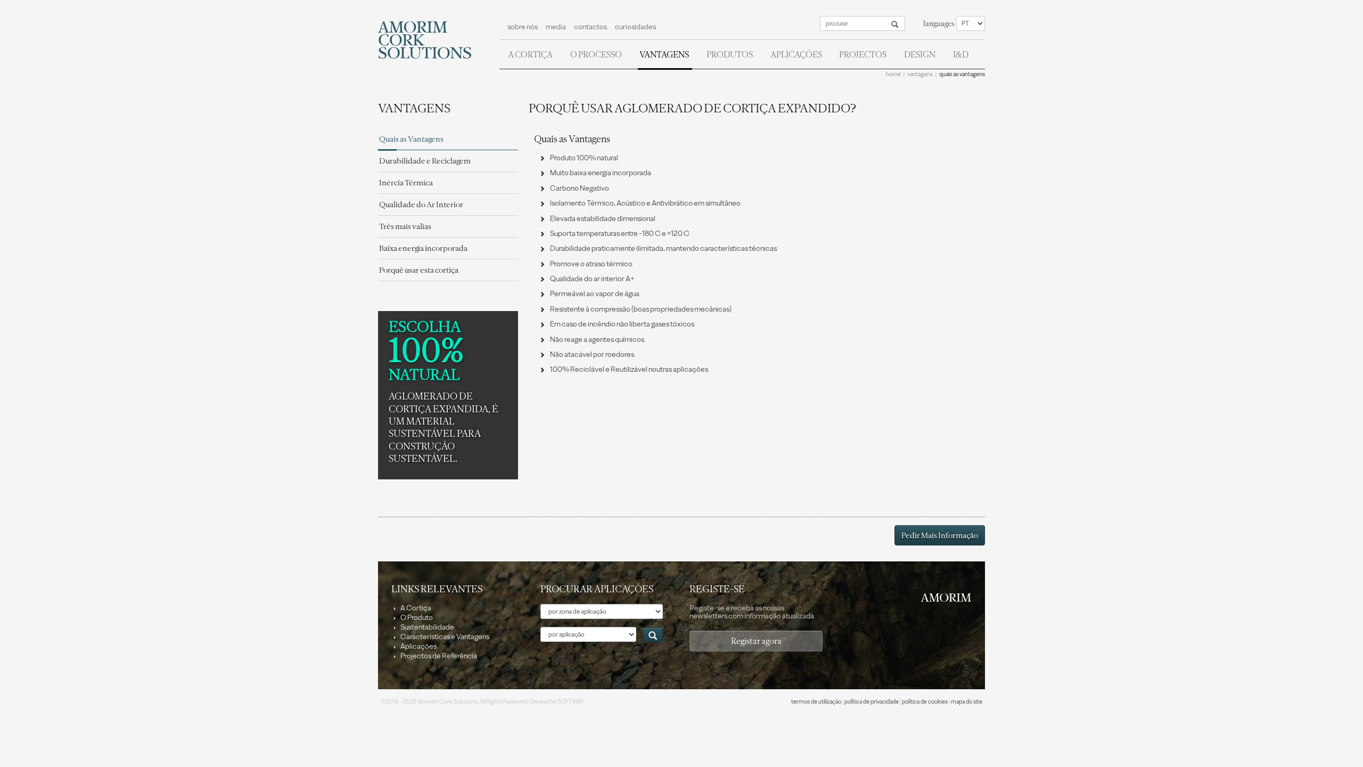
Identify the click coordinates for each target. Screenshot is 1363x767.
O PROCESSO (596, 55)
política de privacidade (871, 701)
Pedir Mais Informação (939, 535)
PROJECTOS (862, 55)
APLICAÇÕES (796, 55)
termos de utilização (816, 701)
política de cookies (925, 701)
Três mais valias (405, 226)
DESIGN (919, 55)
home (893, 74)
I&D (960, 55)
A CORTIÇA (530, 55)
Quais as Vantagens (411, 139)
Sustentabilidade (426, 627)
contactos (590, 26)
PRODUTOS (730, 55)
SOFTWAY (570, 701)
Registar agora (756, 641)
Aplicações (418, 646)
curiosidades (635, 26)
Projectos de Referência (438, 655)
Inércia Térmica (406, 182)
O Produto (416, 617)
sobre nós (522, 26)
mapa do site (966, 701)
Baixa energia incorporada (423, 248)
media (556, 26)
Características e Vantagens (444, 636)
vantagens (920, 74)
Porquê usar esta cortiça (418, 270)
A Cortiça (415, 608)
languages (938, 23)
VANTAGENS (664, 55)
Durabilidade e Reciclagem (425, 161)
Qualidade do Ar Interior (421, 204)
